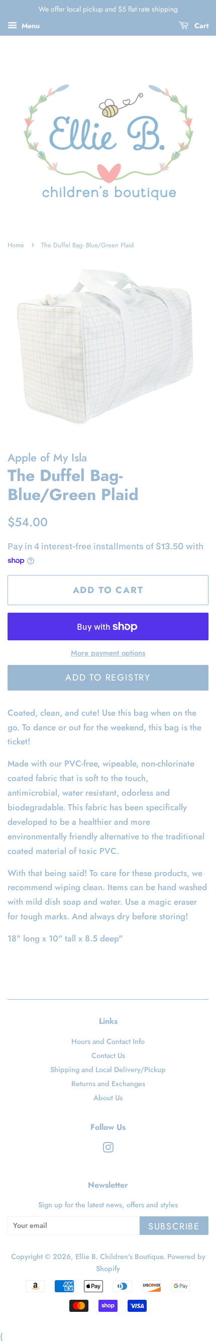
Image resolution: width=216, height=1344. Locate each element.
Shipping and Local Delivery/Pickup (108, 1070)
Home (16, 245)
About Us (108, 1098)
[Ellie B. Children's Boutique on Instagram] (108, 1149)
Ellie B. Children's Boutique (119, 1257)
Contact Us (108, 1055)
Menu (30, 26)
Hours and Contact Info (108, 1041)
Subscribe (174, 1226)
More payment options (108, 652)
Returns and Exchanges (108, 1084)
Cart (200, 26)
